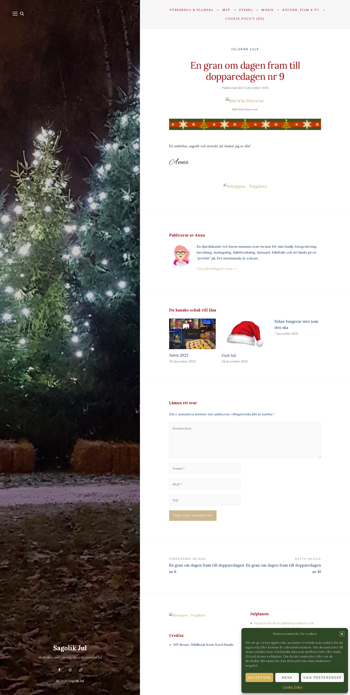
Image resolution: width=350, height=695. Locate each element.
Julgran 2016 (245, 49)
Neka (287, 677)
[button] (342, 634)
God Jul (229, 355)
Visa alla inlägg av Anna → (217, 268)
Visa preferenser (322, 677)
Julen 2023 (178, 355)
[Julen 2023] (192, 334)
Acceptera (259, 677)
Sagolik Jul (70, 648)
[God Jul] (245, 334)
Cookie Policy (293, 687)
